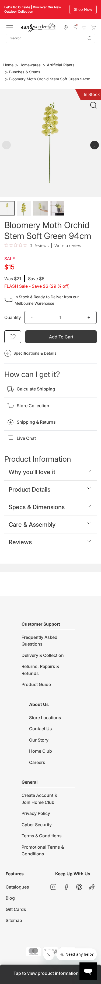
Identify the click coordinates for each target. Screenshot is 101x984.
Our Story (38, 740)
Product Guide (36, 684)
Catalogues (17, 887)
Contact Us (40, 728)
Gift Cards (16, 909)
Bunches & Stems (24, 72)
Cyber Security (37, 824)
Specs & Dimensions (37, 506)
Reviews (20, 542)
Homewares (30, 65)
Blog (10, 898)
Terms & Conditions (42, 835)
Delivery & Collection (43, 655)
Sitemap (14, 920)
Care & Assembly (32, 524)
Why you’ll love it (32, 471)
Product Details (29, 489)
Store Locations (45, 717)
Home (8, 65)
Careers (37, 762)
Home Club (40, 751)
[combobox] (50, 38)
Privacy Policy (36, 813)
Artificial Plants (61, 65)
